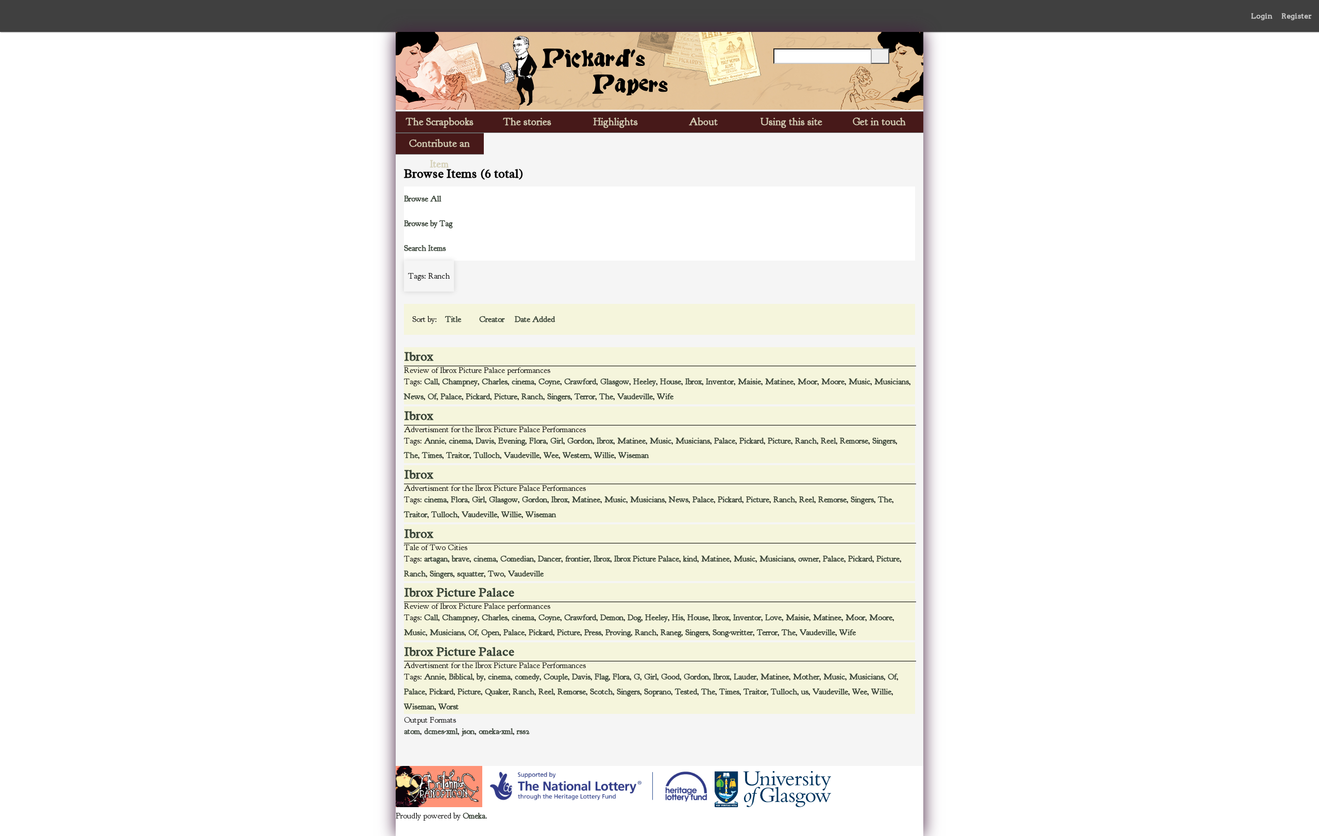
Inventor (720, 382)
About (703, 121)
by (480, 677)
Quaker (497, 692)
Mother (806, 677)
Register (1296, 16)
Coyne (549, 382)
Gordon (580, 441)
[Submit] (880, 56)
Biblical (460, 677)
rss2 (523, 731)
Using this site (791, 121)
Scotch (601, 692)
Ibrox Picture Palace (646, 559)
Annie (434, 441)
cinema (523, 382)
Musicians (891, 382)
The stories (527, 121)
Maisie (749, 382)
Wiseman (633, 455)
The (606, 396)
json (468, 731)
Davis (485, 441)
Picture (505, 396)
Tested (686, 692)
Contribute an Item (439, 145)
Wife (665, 396)
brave (460, 559)
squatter (470, 574)
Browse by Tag (428, 223)
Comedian (517, 559)
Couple (556, 677)
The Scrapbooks (440, 121)
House (670, 382)
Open (490, 632)
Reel (828, 441)
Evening (511, 441)
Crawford (580, 382)
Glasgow (614, 382)
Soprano (657, 692)
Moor (807, 382)
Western (576, 455)
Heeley (644, 382)
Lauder (745, 677)
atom (412, 731)
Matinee (779, 382)
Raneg (671, 632)
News (414, 396)
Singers (558, 396)
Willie (604, 455)
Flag (601, 677)
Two (496, 574)
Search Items (425, 248)
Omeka (474, 816)
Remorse (854, 441)
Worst (448, 707)
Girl (556, 441)
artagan (436, 559)
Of (432, 396)
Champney (460, 382)
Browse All (422, 199)
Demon (611, 617)
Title (454, 319)
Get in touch (879, 121)
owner (808, 559)
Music (859, 382)
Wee (551, 455)
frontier (577, 559)
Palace (451, 396)
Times (432, 455)
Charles (495, 382)
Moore (832, 382)
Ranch (532, 396)
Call (431, 382)
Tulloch (487, 455)
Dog (634, 617)
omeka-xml (496, 731)
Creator (492, 319)
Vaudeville (635, 396)
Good (670, 677)
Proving (618, 632)
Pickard (478, 396)
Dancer (549, 559)
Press (592, 632)
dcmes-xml (441, 731)
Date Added (535, 319)
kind (690, 559)
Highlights (616, 121)
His (677, 617)
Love (773, 617)
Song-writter (733, 632)
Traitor (457, 455)
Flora (537, 441)
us (804, 692)
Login (1262, 16)
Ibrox (418, 356)
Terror (584, 396)
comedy (527, 677)
